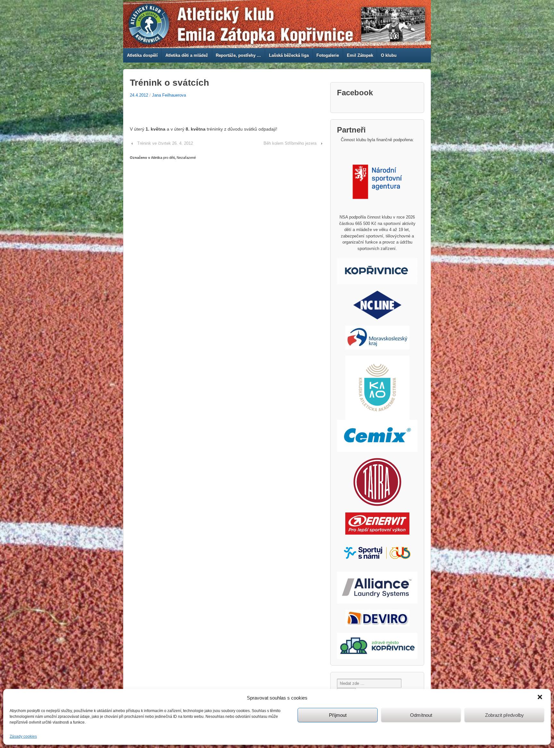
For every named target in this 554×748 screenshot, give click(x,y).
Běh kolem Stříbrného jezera (290, 143)
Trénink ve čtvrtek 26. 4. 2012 (165, 143)
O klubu (389, 55)
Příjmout (338, 715)
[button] (540, 697)
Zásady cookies (23, 736)
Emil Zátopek (360, 55)
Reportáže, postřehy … (238, 55)
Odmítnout (421, 715)
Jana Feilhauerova (169, 95)
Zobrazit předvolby (504, 715)
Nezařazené (186, 157)
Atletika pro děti (163, 157)
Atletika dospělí (142, 55)
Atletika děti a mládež (186, 55)
